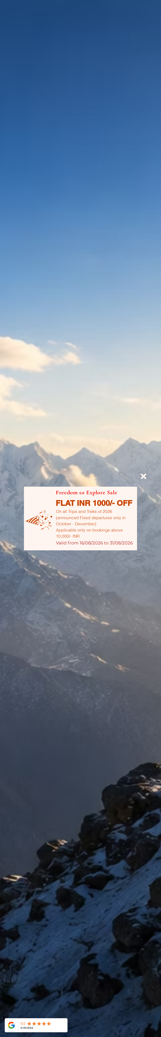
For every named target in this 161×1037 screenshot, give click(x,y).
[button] (143, 476)
